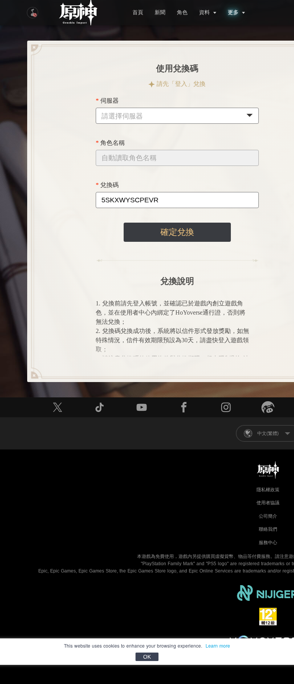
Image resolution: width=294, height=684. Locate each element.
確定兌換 (177, 232)
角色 (182, 12)
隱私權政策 (267, 489)
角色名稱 (112, 142)
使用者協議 (267, 502)
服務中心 (268, 542)
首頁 (137, 12)
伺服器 (109, 100)
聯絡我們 (268, 529)
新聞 (160, 12)
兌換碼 (109, 185)
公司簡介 (268, 516)
